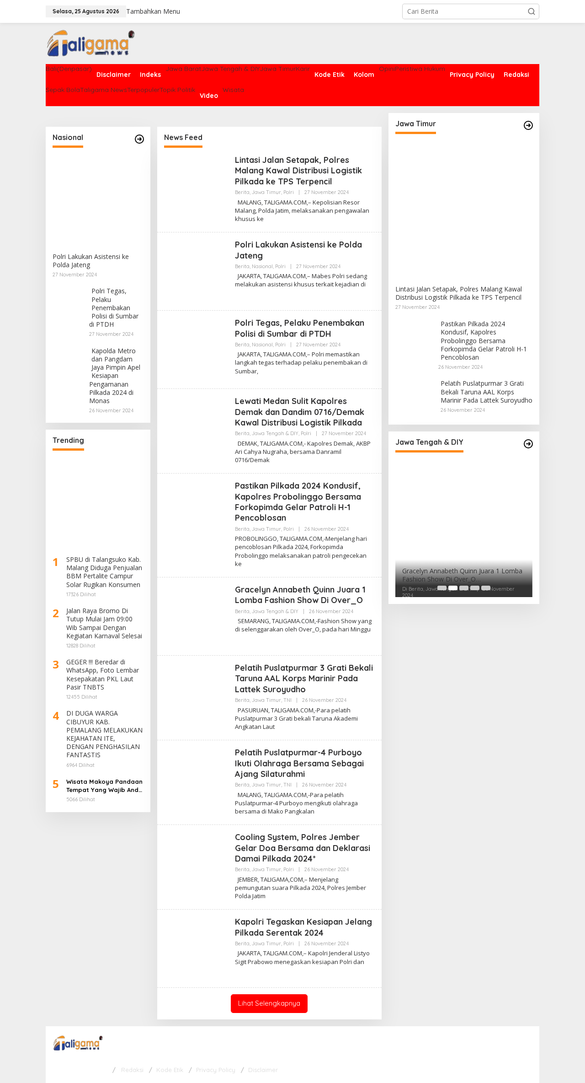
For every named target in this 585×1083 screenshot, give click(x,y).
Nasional (262, 266)
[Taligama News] (92, 42)
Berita (242, 192)
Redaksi (132, 1069)
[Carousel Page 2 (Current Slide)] (452, 588)
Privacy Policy (215, 1069)
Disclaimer (263, 1069)
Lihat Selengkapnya (269, 1003)
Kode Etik (169, 1069)
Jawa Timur (266, 192)
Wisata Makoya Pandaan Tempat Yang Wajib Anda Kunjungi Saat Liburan (104, 786)
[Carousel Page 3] (463, 588)
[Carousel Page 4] (474, 588)
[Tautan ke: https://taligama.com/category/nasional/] (139, 139)
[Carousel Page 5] (485, 588)
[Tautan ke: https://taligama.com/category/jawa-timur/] (528, 125)
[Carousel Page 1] (442, 588)
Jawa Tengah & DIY (275, 433)
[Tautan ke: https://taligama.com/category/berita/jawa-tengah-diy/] (528, 443)
